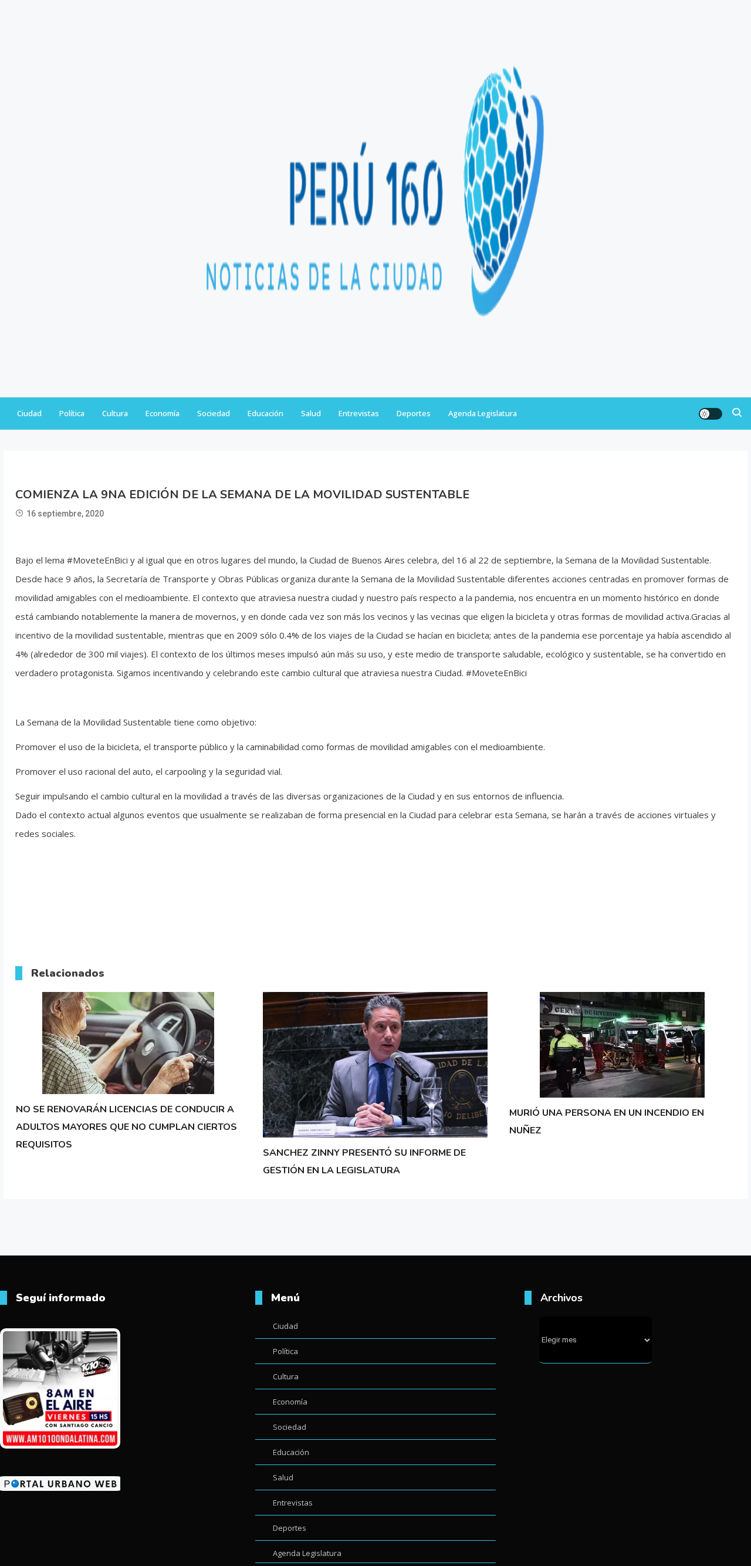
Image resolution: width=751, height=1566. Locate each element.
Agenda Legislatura (482, 413)
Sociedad (213, 413)
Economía (163, 413)
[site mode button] (710, 414)
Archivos (561, 1298)
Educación (265, 413)
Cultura (115, 413)
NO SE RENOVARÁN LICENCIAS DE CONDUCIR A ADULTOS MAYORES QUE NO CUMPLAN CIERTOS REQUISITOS (126, 1127)
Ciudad (29, 413)
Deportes (414, 413)
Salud (311, 413)
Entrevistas (359, 413)
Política (71, 413)
